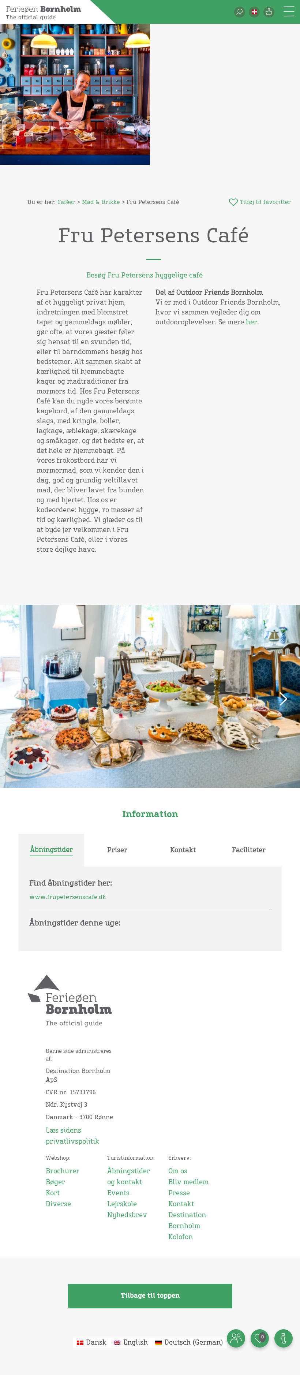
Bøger (55, 1182)
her (251, 322)
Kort (53, 1193)
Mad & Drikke (101, 202)
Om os (177, 1171)
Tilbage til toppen (150, 1296)
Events (118, 1193)
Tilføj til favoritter (265, 202)
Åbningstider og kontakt (128, 1177)
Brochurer (62, 1171)
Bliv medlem (188, 1182)
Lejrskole (122, 1204)
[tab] (51, 850)
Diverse (58, 1204)
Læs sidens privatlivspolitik (72, 1136)
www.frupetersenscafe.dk (67, 897)
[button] (254, 12)
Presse (179, 1193)
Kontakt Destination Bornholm (187, 1215)
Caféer (66, 202)
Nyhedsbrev (127, 1215)
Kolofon (180, 1237)
